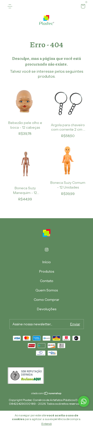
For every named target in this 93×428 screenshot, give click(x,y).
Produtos (46, 271)
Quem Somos (46, 290)
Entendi (46, 424)
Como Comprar (46, 299)
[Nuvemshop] (46, 393)
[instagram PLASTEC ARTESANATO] (47, 250)
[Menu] (10, 6)
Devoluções (46, 309)
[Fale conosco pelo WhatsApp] (83, 401)
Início (46, 262)
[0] (82, 7)
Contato (46, 281)
